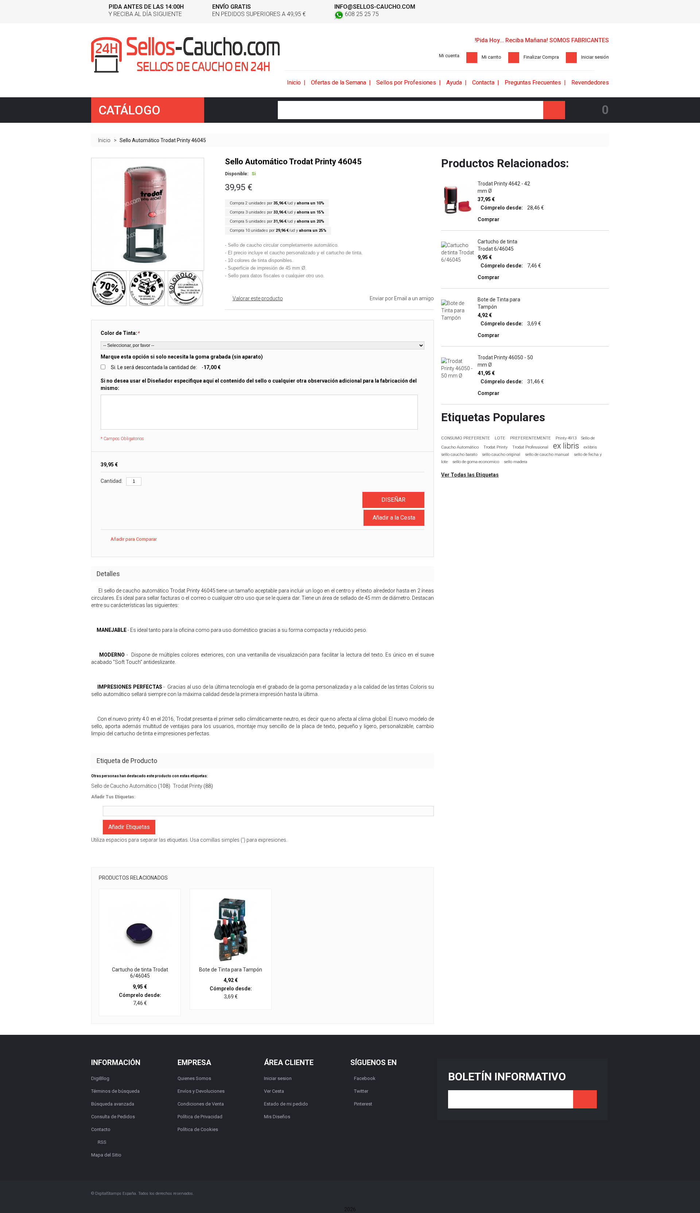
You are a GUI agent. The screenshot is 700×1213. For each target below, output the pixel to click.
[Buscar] (554, 110)
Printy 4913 (566, 438)
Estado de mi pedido (286, 1104)
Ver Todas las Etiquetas (470, 475)
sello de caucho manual (547, 454)
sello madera (515, 461)
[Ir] (585, 1099)
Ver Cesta (274, 1091)
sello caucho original (501, 454)
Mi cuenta (449, 55)
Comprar (488, 219)
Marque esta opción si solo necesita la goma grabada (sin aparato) (182, 357)
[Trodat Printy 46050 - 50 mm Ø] (457, 368)
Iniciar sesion (278, 1078)
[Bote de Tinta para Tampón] (230, 929)
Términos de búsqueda (115, 1091)
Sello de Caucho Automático (124, 786)
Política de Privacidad (200, 1116)
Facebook (365, 1078)
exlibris (590, 447)
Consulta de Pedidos (113, 1116)
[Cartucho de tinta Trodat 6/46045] (139, 929)
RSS (102, 1142)
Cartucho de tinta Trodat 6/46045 (140, 973)
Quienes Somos (194, 1078)
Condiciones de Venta (201, 1104)
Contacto (100, 1129)
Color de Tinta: (120, 333)
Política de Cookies (198, 1129)
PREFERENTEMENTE (530, 438)
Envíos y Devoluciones (201, 1091)
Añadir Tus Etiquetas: (113, 796)
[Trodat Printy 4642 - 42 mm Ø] (457, 200)
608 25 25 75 (361, 14)
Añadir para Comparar (133, 539)
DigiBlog (100, 1078)
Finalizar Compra (541, 57)
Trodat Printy (187, 786)
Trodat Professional (530, 447)
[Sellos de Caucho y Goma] (185, 55)
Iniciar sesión (595, 57)
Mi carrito (491, 57)
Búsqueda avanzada (112, 1104)
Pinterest (363, 1104)
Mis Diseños (277, 1116)
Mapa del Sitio (106, 1155)
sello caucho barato (459, 454)
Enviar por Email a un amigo (402, 298)
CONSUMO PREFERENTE (465, 438)
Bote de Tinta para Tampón (230, 970)
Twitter (361, 1091)
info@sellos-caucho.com (374, 6)
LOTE (500, 438)
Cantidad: (111, 481)
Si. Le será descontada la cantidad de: (166, 367)
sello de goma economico (475, 461)
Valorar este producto (258, 298)
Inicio (104, 140)
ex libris (566, 445)
